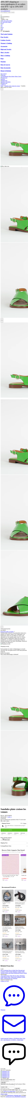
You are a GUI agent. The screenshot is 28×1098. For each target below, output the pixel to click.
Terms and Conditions (16, 977)
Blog (11, 975)
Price (17, 970)
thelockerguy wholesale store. (14, 1095)
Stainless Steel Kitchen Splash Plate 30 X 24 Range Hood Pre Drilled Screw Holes (20, 928)
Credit (6, 971)
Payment (10, 971)
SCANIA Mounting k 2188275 (6, 903)
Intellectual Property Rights (20, 973)
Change (24, 823)
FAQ (7, 981)
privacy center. (4, 1094)
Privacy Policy (7, 977)
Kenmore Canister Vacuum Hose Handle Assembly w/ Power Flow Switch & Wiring (20, 903)
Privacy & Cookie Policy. (10, 1091)
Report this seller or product (7, 631)
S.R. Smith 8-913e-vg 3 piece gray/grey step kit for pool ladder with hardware (7, 928)
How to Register (4, 970)
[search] (1, 15)
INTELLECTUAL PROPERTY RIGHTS (16, 1096)
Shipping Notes (4, 842)
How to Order (12, 970)
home (2, 86)
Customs (19, 971)
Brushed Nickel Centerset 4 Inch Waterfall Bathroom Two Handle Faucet (7, 952)
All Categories (14, 978)
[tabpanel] (14, 730)
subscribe (3, 1082)
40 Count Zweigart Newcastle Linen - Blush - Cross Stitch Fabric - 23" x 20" (10, 876)
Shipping (15, 971)
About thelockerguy (5, 975)
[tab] (14, 654)
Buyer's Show (16, 975)
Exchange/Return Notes (6, 846)
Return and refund (9, 973)
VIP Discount (7, 978)
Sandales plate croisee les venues (12, 86)
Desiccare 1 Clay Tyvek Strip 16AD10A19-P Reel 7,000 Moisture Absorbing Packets (20, 952)
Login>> (6, 880)
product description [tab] (5, 653)
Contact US (3, 981)
